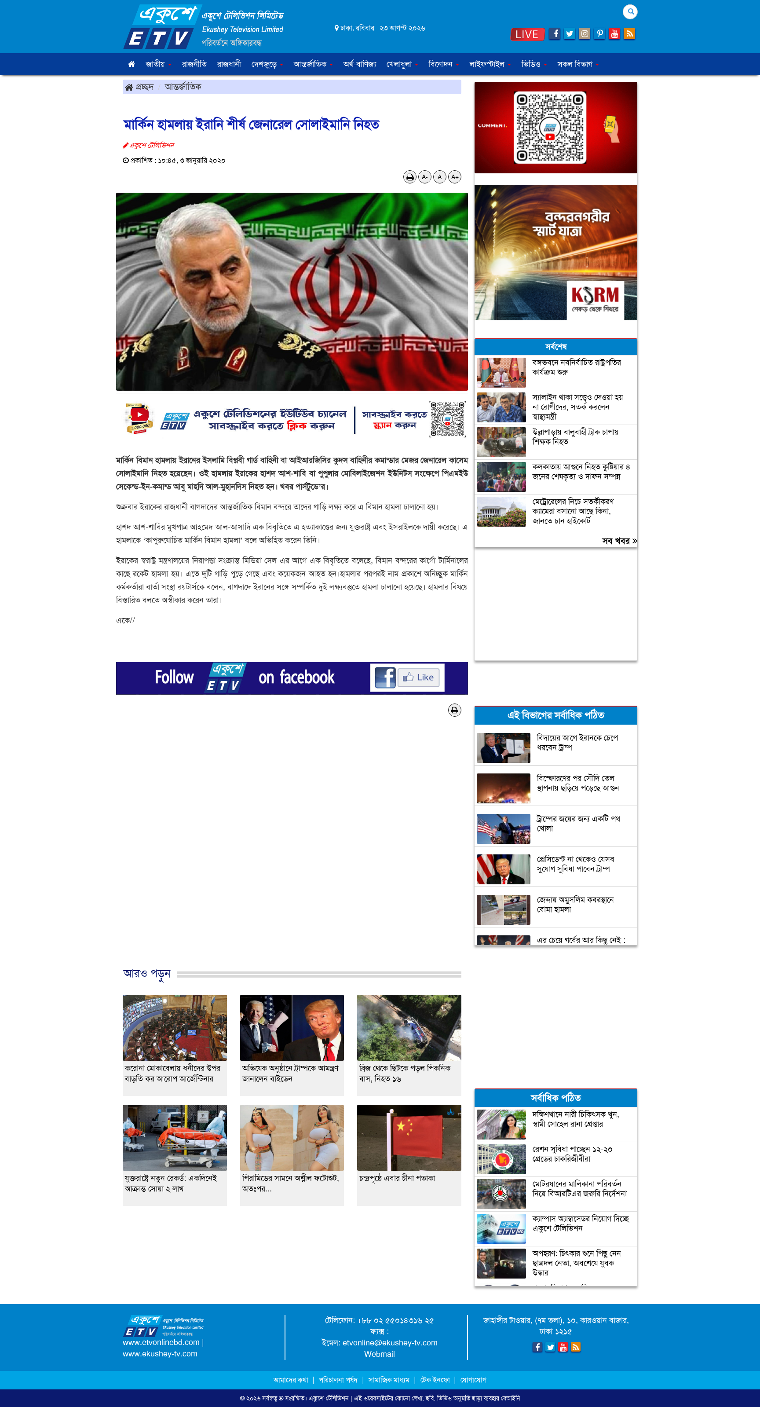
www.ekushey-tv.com (160, 1353)
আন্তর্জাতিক (183, 86)
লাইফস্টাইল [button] (488, 64)
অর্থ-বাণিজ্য (359, 64)
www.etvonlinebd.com (161, 1342)
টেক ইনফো (436, 1380)
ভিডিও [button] (532, 64)
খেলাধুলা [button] (400, 64)
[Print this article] (410, 177)
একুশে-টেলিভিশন (329, 1398)
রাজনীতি (194, 64)
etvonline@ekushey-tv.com (390, 1342)
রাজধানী (229, 64)
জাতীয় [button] (156, 64)
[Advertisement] (292, 856)
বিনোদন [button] (442, 64)
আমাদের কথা (292, 1380)
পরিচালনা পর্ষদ (338, 1380)
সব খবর (617, 540)
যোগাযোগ (473, 1380)
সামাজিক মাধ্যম (389, 1380)
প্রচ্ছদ (143, 86)
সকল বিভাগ (576, 64)
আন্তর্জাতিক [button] (311, 64)
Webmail (379, 1354)
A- (425, 177)
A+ (455, 177)
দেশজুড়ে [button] (265, 64)
